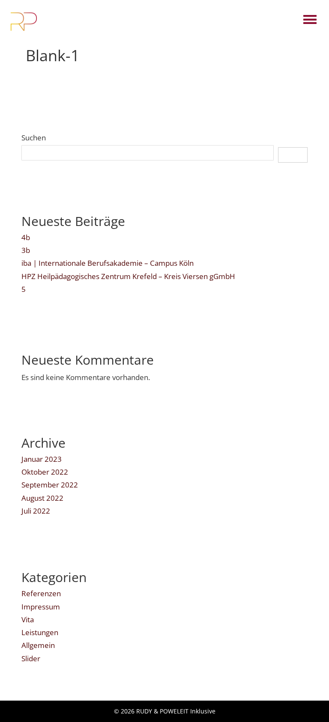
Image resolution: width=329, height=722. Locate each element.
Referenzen (41, 593)
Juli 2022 (35, 511)
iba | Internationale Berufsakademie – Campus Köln (107, 263)
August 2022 (42, 498)
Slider (30, 658)
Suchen (33, 138)
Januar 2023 (41, 459)
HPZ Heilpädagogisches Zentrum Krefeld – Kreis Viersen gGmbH (128, 276)
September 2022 (49, 485)
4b (25, 237)
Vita (27, 619)
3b (25, 250)
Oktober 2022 (44, 472)
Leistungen (39, 632)
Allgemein (38, 645)
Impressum (40, 607)
